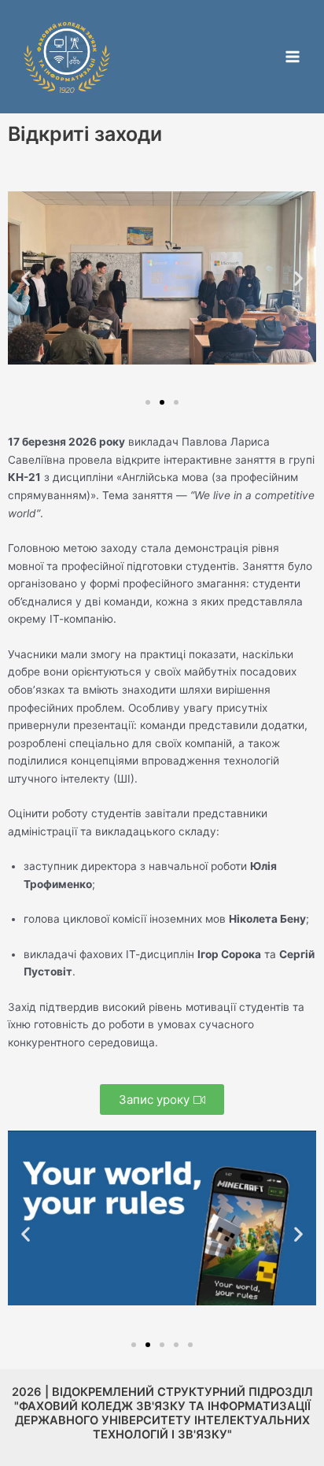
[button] (25, 278)
